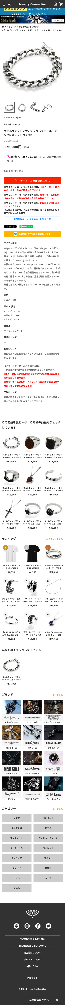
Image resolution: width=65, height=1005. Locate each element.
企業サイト (32, 977)
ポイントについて (32, 959)
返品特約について (32, 952)
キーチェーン (16, 848)
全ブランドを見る (54, 539)
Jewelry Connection (32, 4)
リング (17, 817)
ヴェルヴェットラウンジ (29, 27)
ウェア (48, 878)
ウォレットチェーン (48, 838)
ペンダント (48, 817)
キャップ (16, 868)
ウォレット (48, 848)
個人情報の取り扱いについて (32, 945)
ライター (48, 858)
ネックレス (17, 827)
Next (59, 66)
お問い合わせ (32, 966)
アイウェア (17, 858)
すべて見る (57, 695)
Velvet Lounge (12, 124)
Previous (6, 66)
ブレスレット (16, 838)
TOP (4, 27)
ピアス (48, 827)
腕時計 (48, 868)
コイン (17, 878)
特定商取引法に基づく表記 (32, 938)
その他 (17, 888)
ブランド (12, 27)
